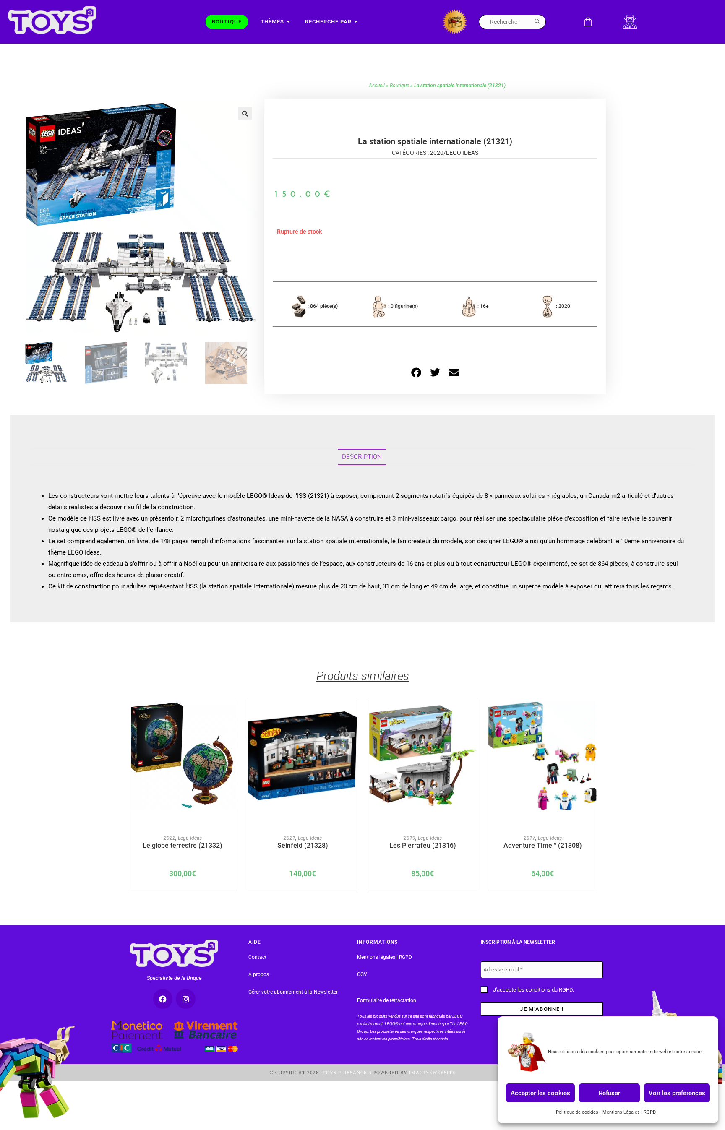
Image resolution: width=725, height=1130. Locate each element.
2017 (529, 838)
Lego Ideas (462, 152)
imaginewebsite (432, 1072)
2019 (409, 838)
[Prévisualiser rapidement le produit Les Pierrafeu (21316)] (472, 716)
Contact (257, 957)
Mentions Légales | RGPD (629, 1112)
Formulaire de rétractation (386, 1000)
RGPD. (566, 990)
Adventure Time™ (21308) (542, 845)
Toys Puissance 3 (347, 1072)
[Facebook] (163, 999)
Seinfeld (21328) (302, 845)
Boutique (399, 86)
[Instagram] (186, 999)
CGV (362, 974)
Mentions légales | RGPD (384, 957)
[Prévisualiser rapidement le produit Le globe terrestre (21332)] (232, 716)
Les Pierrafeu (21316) (422, 845)
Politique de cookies (577, 1112)
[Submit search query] (537, 22)
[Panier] (588, 21)
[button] (245, 113)
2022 (169, 838)
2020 (436, 152)
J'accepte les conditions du (533, 990)
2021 (289, 838)
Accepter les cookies (540, 1092)
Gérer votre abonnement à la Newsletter (293, 992)
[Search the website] (512, 21)
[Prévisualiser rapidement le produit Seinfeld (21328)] (352, 716)
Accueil (377, 86)
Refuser (609, 1092)
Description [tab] (362, 457)
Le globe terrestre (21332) (182, 845)
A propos (258, 974)
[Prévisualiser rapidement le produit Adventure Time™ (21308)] (592, 716)
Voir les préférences (677, 1092)
